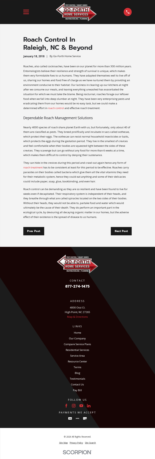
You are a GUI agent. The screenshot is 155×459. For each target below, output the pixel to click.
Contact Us (77, 384)
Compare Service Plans (77, 344)
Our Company (77, 338)
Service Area (77, 355)
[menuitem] (63, 443)
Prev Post (33, 231)
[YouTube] (81, 406)
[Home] (76, 12)
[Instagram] (74, 406)
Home (77, 332)
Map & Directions (77, 316)
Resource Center (77, 361)
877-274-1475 (77, 286)
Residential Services (77, 350)
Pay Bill (77, 390)
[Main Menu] (26, 12)
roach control (56, 108)
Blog (77, 373)
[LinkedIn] (89, 406)
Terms (77, 367)
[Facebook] (66, 406)
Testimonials (77, 378)
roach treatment (33, 167)
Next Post (121, 231)
